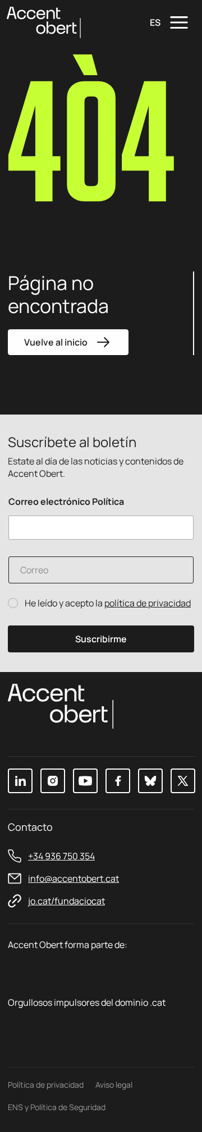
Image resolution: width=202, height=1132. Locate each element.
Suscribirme (101, 639)
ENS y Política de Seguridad (56, 1107)
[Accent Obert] (44, 21)
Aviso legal (113, 1084)
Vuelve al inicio (56, 342)
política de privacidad (147, 603)
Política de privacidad (46, 1084)
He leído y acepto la (108, 603)
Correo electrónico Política (66, 501)
